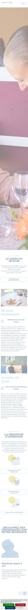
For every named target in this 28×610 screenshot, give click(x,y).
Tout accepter (9, 605)
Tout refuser (21, 605)
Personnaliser (10, 607)
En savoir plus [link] (19, 607)
